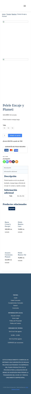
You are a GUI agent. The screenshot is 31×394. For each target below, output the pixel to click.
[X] (13, 161)
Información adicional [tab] (10, 171)
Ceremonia (15, 308)
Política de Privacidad (15, 320)
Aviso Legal (15, 318)
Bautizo (15, 305)
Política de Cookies (15, 323)
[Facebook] (7, 161)
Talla (4, 125)
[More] (17, 161)
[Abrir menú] (25, 6)
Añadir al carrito (15, 135)
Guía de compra (15, 315)
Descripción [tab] (7, 167)
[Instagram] (10, 161)
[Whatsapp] (4, 161)
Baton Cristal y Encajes (8, 224)
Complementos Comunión (15, 303)
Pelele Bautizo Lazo (20, 224)
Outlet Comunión (15, 300)
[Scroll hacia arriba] (27, 389)
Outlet (15, 298)
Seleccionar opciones (9, 234)
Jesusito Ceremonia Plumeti (8, 255)
